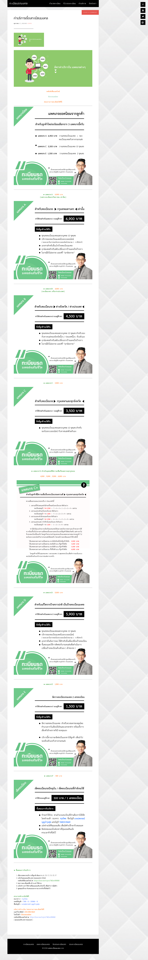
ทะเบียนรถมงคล (18, 3)
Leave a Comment (90, 12)
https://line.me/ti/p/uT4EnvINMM (46, 880)
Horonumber (53, 96)
